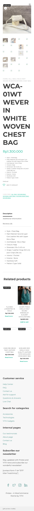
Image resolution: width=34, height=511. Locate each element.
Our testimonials (10, 434)
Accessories (8, 414)
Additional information (12, 219)
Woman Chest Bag (9, 196)
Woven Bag (7, 198)
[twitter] (14, 485)
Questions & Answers (12, 398)
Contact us (7, 391)
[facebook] (8, 485)
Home (5, 79)
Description (7, 214)
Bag (14, 79)
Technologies (8, 418)
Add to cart (24, 322)
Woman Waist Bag (22, 196)
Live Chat (7, 402)
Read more (9, 316)
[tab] (8, 213)
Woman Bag (21, 194)
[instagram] (19, 485)
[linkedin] (25, 485)
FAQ (4, 388)
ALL (10, 79)
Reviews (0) (7, 224)
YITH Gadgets (8, 421)
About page (8, 437)
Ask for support (9, 395)
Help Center (8, 384)
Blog (5, 444)
